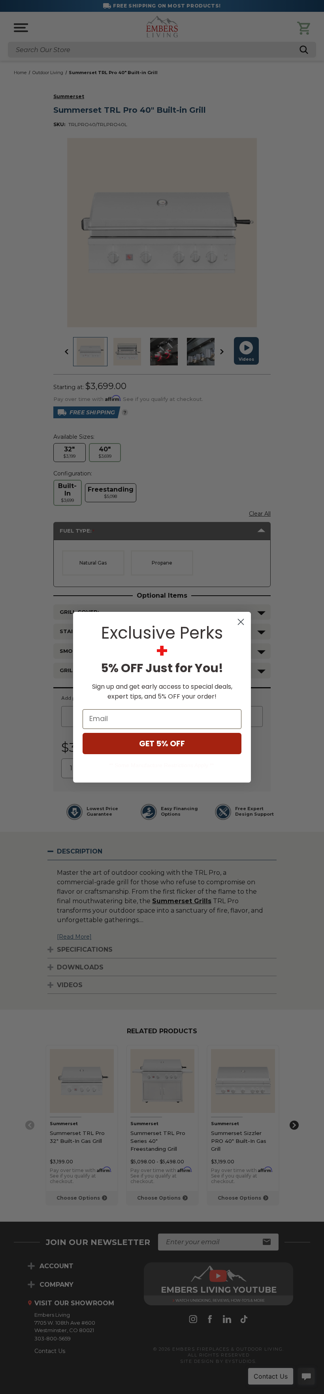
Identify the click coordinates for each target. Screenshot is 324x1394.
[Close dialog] (241, 622)
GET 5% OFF (162, 743)
